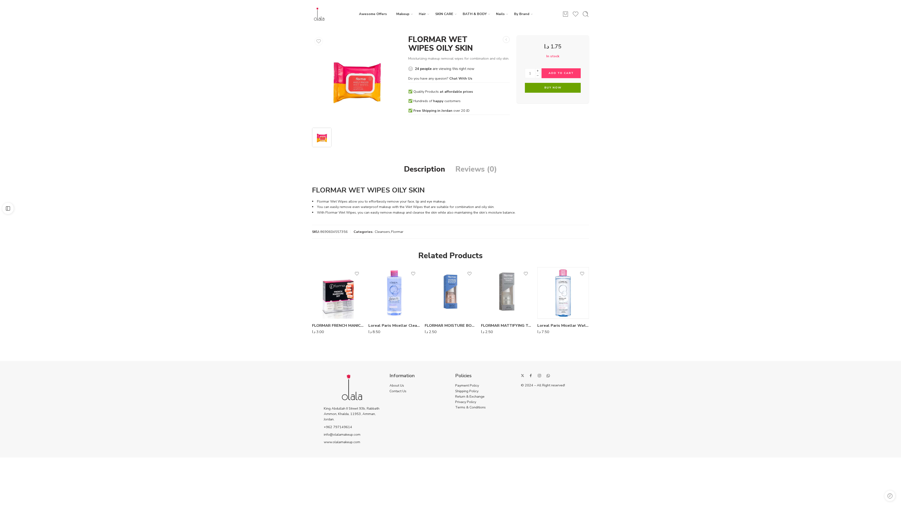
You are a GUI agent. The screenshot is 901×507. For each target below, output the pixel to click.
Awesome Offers (373, 14)
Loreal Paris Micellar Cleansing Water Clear (394, 325)
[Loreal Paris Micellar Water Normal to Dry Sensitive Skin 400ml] (563, 293)
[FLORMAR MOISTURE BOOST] (450, 293)
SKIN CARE (444, 14)
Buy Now (552, 87)
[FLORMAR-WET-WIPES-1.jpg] (356, 79)
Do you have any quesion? (440, 78)
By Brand (521, 14)
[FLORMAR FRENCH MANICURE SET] (338, 293)
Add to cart (561, 73)
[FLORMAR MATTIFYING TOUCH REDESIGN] (507, 293)
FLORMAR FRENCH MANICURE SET (338, 325)
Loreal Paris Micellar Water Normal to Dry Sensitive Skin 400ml (563, 325)
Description (424, 169)
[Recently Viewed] (890, 496)
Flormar (397, 231)
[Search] (585, 14)
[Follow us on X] (522, 375)
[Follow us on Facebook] (531, 375)
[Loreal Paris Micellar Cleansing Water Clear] (394, 293)
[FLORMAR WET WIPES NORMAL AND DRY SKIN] (506, 39)
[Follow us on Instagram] (539, 375)
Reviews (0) (476, 169)
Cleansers (382, 231)
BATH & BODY (475, 14)
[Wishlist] (318, 41)
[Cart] (565, 14)
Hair (422, 14)
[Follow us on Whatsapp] (548, 376)
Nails (500, 14)
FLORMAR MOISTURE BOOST (450, 325)
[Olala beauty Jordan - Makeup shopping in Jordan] (319, 14)
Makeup (402, 14)
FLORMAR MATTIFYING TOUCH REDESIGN (507, 325)
